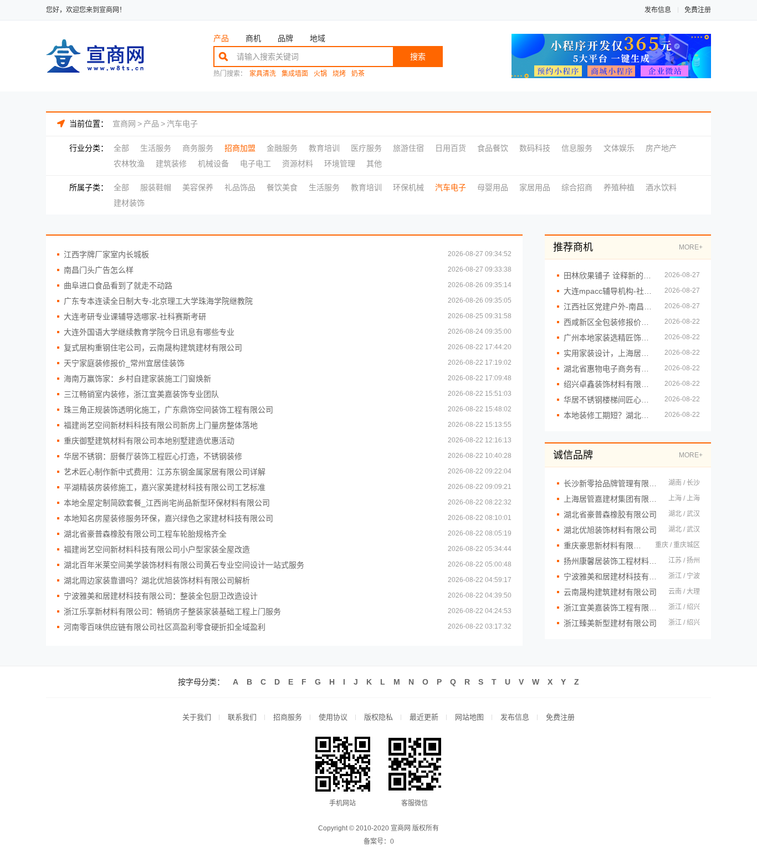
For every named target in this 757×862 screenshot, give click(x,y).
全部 (121, 148)
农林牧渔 (129, 163)
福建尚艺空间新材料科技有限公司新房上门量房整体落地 (161, 425)
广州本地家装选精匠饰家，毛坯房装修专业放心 (608, 337)
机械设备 (213, 163)
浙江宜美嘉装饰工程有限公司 (610, 607)
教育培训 (324, 148)
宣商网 (124, 123)
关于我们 (196, 717)
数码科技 (534, 148)
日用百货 (450, 148)
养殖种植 (619, 187)
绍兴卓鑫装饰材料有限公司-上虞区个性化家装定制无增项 (608, 384)
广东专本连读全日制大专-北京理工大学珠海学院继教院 (158, 301)
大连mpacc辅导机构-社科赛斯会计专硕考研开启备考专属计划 (608, 291)
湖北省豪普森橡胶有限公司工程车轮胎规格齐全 (145, 533)
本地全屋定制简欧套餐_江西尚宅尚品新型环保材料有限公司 (167, 502)
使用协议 (333, 717)
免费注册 (697, 10)
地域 (317, 38)
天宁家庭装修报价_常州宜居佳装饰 (124, 363)
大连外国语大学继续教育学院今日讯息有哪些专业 (149, 332)
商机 (253, 38)
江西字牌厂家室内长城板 (106, 254)
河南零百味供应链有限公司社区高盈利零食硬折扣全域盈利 (164, 627)
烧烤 (339, 74)
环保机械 (408, 187)
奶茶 (358, 74)
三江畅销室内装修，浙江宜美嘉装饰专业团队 (141, 394)
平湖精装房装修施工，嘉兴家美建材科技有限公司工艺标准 (164, 487)
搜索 (418, 56)
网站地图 (469, 717)
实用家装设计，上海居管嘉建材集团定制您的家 (608, 353)
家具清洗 (262, 74)
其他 (374, 163)
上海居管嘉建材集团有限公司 (610, 498)
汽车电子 (182, 123)
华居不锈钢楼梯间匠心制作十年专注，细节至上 (608, 399)
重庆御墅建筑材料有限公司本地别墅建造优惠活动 (149, 440)
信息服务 (576, 148)
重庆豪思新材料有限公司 (604, 545)
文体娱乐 (619, 148)
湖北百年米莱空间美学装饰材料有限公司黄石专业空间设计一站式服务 (184, 564)
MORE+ (691, 247)
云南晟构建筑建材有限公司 (610, 592)
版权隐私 (378, 717)
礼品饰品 (239, 187)
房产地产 (661, 148)
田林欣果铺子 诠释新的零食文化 (608, 275)
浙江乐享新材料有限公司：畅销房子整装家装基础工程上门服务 (172, 611)
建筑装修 (171, 163)
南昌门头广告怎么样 (99, 270)
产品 (221, 38)
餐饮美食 (282, 187)
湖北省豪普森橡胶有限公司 (610, 514)
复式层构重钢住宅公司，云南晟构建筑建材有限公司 (153, 347)
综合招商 (576, 187)
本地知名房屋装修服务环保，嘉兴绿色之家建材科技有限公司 (168, 518)
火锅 (320, 74)
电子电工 (255, 163)
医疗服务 (366, 148)
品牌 (285, 38)
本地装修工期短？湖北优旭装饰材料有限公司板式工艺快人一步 (608, 415)
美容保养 (197, 187)
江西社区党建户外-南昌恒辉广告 (608, 306)
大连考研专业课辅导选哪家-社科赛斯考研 (135, 316)
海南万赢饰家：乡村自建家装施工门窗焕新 (137, 378)
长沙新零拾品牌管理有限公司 (610, 483)
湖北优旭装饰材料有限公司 (610, 530)
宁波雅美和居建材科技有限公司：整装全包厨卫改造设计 (161, 595)
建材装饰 (129, 202)
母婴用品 (492, 187)
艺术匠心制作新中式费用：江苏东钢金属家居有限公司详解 (164, 471)
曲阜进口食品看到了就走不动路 (118, 285)
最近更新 (424, 717)
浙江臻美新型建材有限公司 (610, 623)
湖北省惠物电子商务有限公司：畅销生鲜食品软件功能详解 (608, 368)
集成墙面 (295, 74)
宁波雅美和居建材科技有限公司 (610, 576)
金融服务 (282, 148)
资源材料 (297, 163)
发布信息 (658, 10)
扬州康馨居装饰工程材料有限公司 (610, 561)
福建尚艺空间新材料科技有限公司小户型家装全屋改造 (157, 549)
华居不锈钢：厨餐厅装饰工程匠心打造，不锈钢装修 (153, 456)
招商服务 (287, 717)
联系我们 (242, 717)
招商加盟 (239, 148)
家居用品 (534, 187)
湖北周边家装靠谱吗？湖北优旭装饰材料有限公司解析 (157, 580)
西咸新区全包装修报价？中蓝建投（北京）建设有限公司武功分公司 (608, 322)
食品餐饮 (492, 148)
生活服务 (155, 148)
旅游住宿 (408, 148)
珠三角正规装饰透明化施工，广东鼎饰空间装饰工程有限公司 (168, 409)
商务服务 (197, 148)
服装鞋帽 (155, 187)
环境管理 (339, 163)
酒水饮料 (661, 187)
